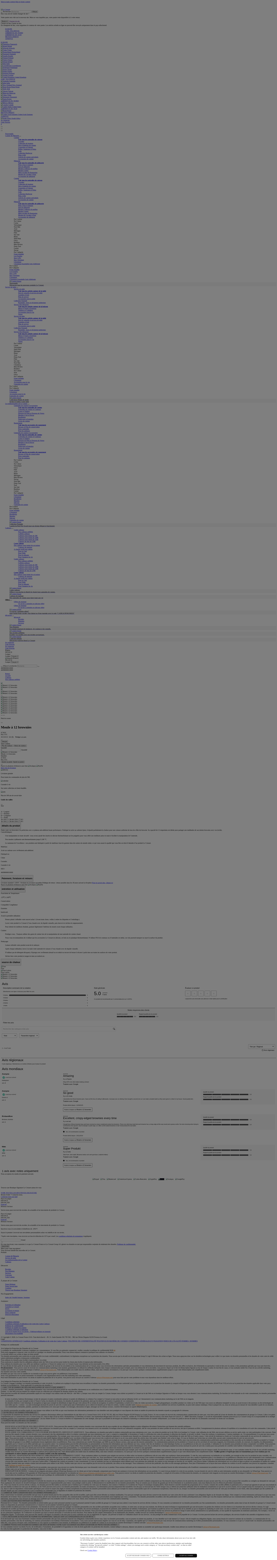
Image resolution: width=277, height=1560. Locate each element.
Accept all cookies (186, 1555)
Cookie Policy (92, 1550)
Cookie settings (163, 1555)
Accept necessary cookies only (138, 1555)
